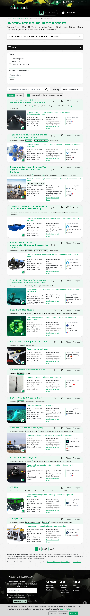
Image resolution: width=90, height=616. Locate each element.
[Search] (46, 89)
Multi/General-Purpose (32, 491)
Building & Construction (42, 286)
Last (51, 549)
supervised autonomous (70, 313)
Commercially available (17, 106)
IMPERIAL (19, 95)
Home (9, 19)
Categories (70, 12)
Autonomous (14, 108)
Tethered (73, 175)
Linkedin (77, 590)
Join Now (70, 2)
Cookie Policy (65, 609)
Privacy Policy (65, 562)
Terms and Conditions (53, 562)
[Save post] (62, 100)
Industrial (28, 106)
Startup (59, 95)
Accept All (73, 613)
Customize (63, 613)
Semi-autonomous (49, 313)
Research (52, 95)
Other (59, 313)
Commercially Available (39, 95)
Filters (46, 47)
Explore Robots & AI (20, 19)
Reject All (53, 613)
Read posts (16, 61)
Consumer (37, 175)
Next (44, 549)
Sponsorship (51, 588)
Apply (12, 79)
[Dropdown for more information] (57, 1)
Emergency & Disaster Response (44, 106)
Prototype (13, 286)
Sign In (82, 2)
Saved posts (19, 58)
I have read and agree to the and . (21, 596)
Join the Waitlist (20, 601)
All (28, 95)
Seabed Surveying (47, 431)
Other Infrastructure (64, 106)
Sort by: (56, 89)
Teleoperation (64, 175)
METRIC (11, 95)
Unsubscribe (32, 601)
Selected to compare (20, 64)
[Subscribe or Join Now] (85, 603)
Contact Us (50, 585)
